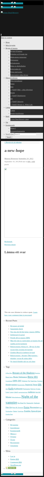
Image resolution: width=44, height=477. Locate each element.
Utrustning (14, 446)
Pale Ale (9, 407)
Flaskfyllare (34, 381)
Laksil (16, 392)
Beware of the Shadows (23, 372)
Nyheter (13, 437)
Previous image (10, 245)
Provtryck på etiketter (13, 142)
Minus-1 (13, 434)
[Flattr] (11, 468)
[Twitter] (12, 3)
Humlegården (21, 385)
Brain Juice (9, 377)
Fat (29, 381)
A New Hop (9, 373)
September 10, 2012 (26, 159)
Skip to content (6, 38)
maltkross (31, 392)
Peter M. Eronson (17, 407)
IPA (39, 384)
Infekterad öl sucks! (17, 335)
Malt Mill (37, 392)
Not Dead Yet (21, 403)
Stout (40, 407)
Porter (27, 407)
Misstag (8, 397)
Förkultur (39, 381)
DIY (20, 381)
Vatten (15, 411)
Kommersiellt (15, 431)
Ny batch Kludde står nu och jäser (22, 361)
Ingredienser (14, 428)
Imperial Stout (31, 384)
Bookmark (8, 242)
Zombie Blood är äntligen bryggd (22, 352)
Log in (12, 456)
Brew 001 (33, 376)
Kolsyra (33, 389)
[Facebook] (5, 3)
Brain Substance (20, 377)
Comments (16, 462)
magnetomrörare (22, 392)
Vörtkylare (20, 411)
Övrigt (12, 440)
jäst (7, 389)
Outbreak (37, 403)
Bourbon (37, 373)
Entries (14, 459)
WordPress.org (15, 465)
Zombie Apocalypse (32, 411)
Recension (34, 407)
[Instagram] (18, 3)
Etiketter (25, 381)
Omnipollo (29, 403)
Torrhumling (9, 411)
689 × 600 (31, 162)
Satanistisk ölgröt (16, 329)
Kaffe (11, 388)
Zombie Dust (9, 414)
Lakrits (11, 392)
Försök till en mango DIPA (20, 338)
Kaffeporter (18, 389)
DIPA (15, 381)
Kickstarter (26, 389)
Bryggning (14, 425)
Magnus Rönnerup (11, 159)
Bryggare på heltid (17, 326)
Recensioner (14, 443)
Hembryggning (11, 385)
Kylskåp (38, 389)
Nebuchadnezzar (16, 397)
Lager (7, 392)
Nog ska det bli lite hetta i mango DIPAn (25, 332)
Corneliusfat (9, 381)
